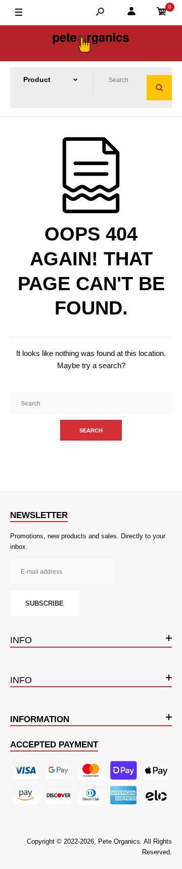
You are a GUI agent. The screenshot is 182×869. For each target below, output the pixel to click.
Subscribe (44, 603)
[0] (162, 13)
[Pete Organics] (91, 43)
